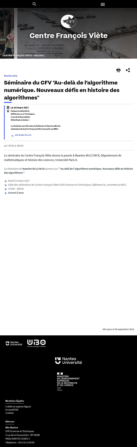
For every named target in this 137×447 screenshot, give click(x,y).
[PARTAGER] (127, 70)
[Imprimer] (118, 70)
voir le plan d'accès (23, 135)
